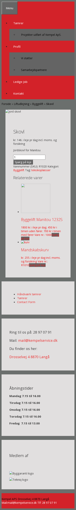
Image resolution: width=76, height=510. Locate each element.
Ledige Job (20, 82)
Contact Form (26, 302)
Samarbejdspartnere (34, 70)
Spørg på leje (23, 162)
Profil (16, 46)
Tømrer (18, 23)
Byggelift (37, 104)
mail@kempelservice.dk (37, 340)
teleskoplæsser (40, 170)
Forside (6, 104)
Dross (14, 356)
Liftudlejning (21, 104)
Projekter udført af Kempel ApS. (41, 35)
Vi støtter (27, 58)
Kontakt (18, 93)
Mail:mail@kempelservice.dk (19, 503)
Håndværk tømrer (29, 294)
